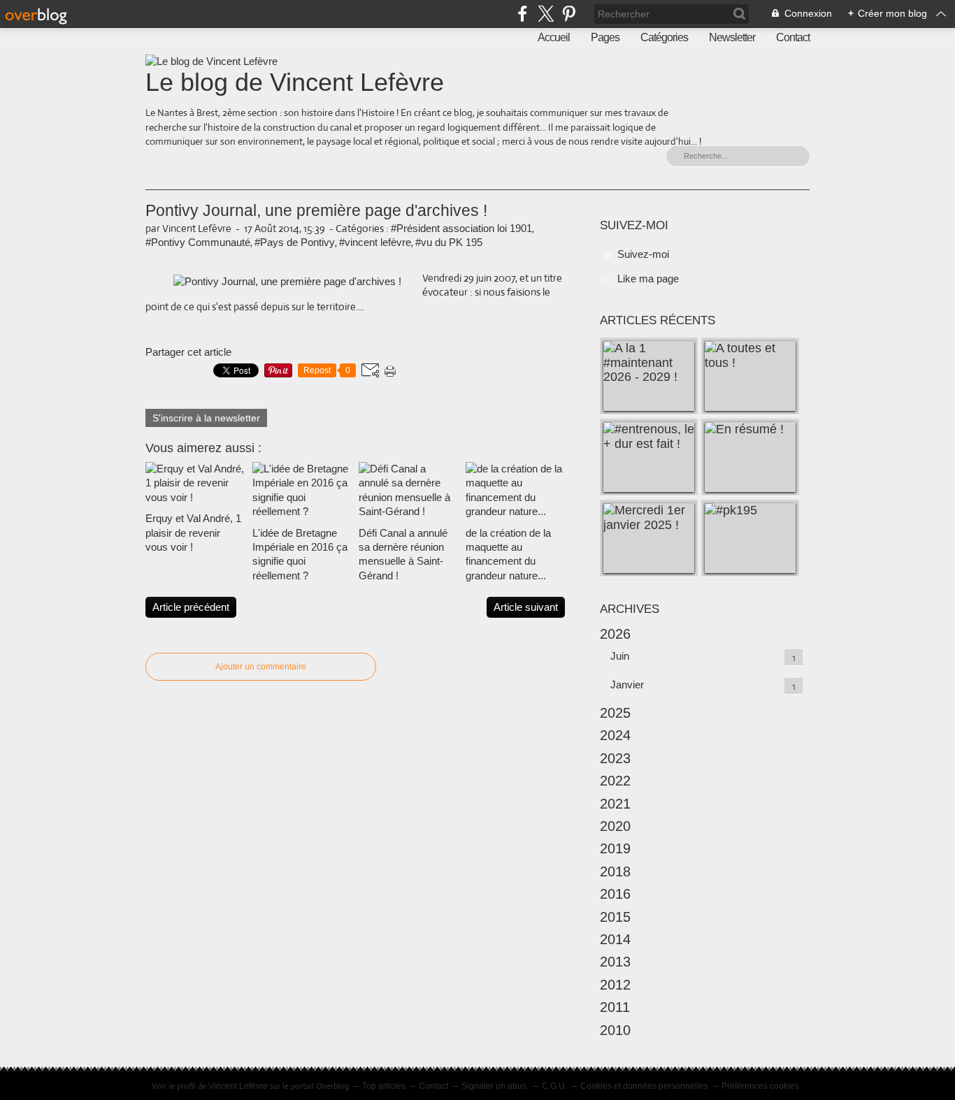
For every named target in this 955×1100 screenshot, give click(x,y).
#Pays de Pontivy (294, 242)
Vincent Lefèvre (238, 1086)
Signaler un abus (495, 1086)
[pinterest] (568, 14)
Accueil (554, 37)
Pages (605, 37)
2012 (615, 984)
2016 (615, 894)
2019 (615, 848)
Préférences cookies (760, 1086)
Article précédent (190, 607)
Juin (619, 656)
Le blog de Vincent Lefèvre (294, 82)
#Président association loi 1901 (461, 228)
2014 (615, 939)
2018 (615, 871)
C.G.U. (554, 1086)
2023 (615, 758)
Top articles (383, 1086)
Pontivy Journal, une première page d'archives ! (316, 210)
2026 (615, 634)
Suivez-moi (643, 254)
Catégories (664, 37)
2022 (615, 780)
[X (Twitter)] (545, 14)
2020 (615, 826)
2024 (615, 735)
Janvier (627, 684)
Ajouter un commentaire (260, 667)
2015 (615, 917)
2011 (615, 1007)
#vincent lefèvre (375, 242)
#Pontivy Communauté (197, 242)
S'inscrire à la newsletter (206, 418)
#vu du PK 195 (448, 242)
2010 (615, 1030)
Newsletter (732, 37)
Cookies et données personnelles (644, 1086)
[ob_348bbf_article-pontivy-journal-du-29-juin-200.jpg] (287, 281)
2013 (615, 961)
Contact (793, 37)
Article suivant (526, 607)
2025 (615, 713)
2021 (615, 803)
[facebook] (522, 14)
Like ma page (648, 278)
